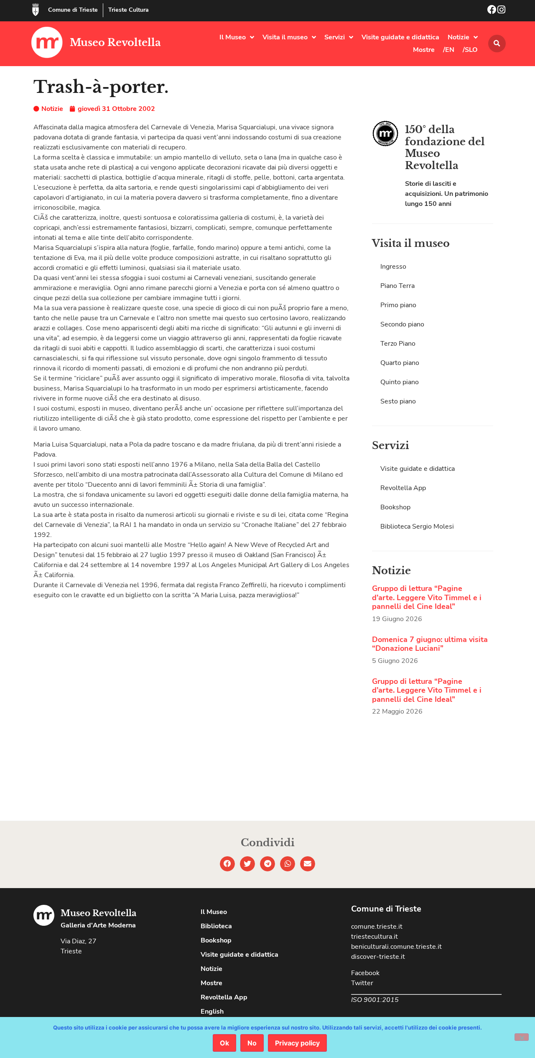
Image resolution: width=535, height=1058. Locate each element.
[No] (522, 1037)
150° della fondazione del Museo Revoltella (445, 147)
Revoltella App (403, 488)
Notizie (458, 37)
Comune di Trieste (73, 10)
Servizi (334, 37)
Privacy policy (297, 1043)
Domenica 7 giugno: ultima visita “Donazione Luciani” (430, 644)
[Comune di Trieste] (35, 9)
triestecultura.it (374, 936)
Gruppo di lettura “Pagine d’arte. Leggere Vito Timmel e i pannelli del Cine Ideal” (427, 597)
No (252, 1043)
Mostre (424, 49)
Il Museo (232, 37)
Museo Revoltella (115, 42)
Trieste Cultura (128, 10)
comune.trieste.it (377, 926)
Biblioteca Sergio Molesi (417, 526)
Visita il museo (285, 37)
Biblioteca (216, 926)
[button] (497, 43)
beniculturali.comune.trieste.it (396, 946)
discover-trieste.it (378, 956)
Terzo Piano (397, 343)
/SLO (470, 49)
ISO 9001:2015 (375, 999)
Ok (224, 1043)
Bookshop (395, 507)
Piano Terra (397, 285)
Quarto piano (399, 362)
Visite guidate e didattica (400, 37)
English (212, 1011)
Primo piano (398, 305)
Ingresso (393, 266)
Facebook (365, 973)
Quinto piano (399, 382)
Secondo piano (402, 324)
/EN (448, 49)
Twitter (362, 983)
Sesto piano (398, 401)
